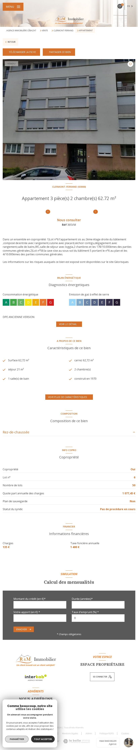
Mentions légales (70, 733)
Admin (89, 733)
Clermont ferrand (63, 31)
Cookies (125, 733)
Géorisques (121, 262)
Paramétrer (17, 739)
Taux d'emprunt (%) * (85, 612)
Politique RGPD (106, 733)
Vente (45, 31)
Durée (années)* (82, 599)
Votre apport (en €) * (26, 612)
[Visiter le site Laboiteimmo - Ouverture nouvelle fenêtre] (76, 741)
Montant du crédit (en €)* (29, 599)
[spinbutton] (98, 618)
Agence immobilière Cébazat (21, 30)
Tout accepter (43, 739)
